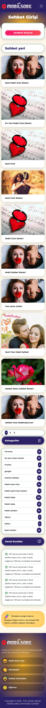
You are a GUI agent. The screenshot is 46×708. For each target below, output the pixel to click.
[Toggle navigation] (41, 6)
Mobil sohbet (22, 511)
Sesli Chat (10, 164)
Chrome (22, 451)
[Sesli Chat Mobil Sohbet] (23, 330)
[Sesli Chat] (23, 145)
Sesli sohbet (22, 530)
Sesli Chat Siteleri (14, 198)
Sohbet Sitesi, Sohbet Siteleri (19, 389)
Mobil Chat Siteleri (14, 238)
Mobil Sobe (22, 497)
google (22, 471)
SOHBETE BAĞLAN (23, 33)
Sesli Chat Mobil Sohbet (17, 352)
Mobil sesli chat (22, 484)
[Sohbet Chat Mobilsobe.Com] (23, 407)
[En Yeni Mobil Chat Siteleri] (23, 104)
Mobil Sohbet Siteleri (15, 272)
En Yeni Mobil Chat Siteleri (18, 123)
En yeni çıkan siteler (22, 458)
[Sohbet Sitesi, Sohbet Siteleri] (23, 372)
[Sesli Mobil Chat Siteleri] (23, 67)
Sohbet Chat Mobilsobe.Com (19, 423)
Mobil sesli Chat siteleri (22, 491)
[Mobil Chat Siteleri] (23, 220)
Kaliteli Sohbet (22, 478)
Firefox (22, 465)
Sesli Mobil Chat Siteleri (17, 83)
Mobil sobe (22, 504)
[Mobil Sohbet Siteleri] (23, 257)
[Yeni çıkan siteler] (23, 291)
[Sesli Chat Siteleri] (23, 182)
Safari (22, 524)
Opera (22, 517)
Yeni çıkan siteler (13, 306)
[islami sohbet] (16, 6)
